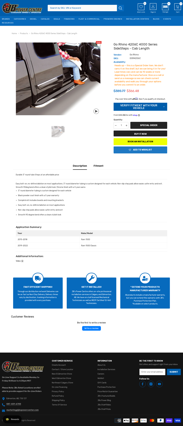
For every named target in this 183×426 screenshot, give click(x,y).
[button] (165, 8)
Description (80, 165)
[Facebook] (142, 384)
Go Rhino (134, 54)
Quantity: (118, 120)
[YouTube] (159, 384)
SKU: (116, 58)
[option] (58, 79)
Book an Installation (140, 141)
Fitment (98, 165)
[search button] (120, 8)
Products (24, 33)
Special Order (148, 125)
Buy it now (140, 134)
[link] (38, 293)
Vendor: (118, 55)
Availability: (120, 62)
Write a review (91, 328)
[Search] (86, 8)
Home (14, 33)
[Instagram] (151, 384)
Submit (174, 372)
